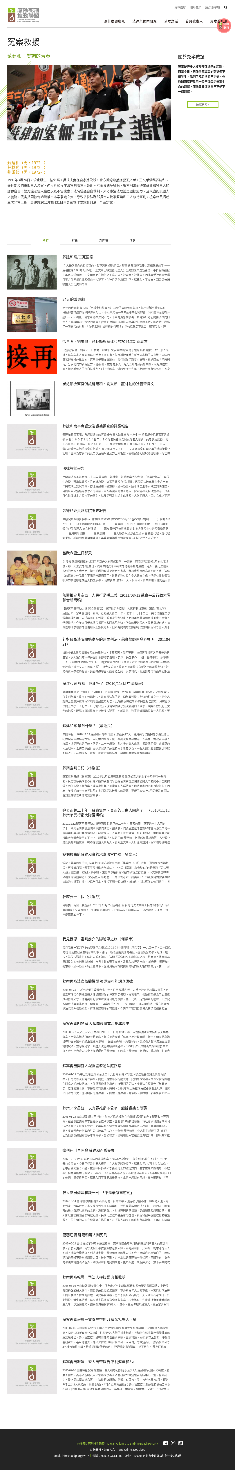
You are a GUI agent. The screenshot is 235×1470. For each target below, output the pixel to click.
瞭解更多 (201, 104)
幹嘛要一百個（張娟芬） (82, 896)
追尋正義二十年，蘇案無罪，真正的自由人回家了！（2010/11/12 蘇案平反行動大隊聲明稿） (116, 813)
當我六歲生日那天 (77, 553)
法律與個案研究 (144, 21)
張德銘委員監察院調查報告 (84, 510)
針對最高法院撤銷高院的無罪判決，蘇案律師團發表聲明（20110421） (116, 642)
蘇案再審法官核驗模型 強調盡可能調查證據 (97, 981)
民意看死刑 (219, 21)
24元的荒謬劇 (73, 299)
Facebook (166, 1443)
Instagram (173, 1443)
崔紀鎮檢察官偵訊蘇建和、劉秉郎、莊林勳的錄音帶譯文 (108, 383)
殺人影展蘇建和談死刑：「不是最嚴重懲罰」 (98, 1192)
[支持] (224, 25)
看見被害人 (194, 21)
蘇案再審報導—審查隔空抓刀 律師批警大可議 (99, 1319)
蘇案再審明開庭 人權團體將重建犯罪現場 (95, 1023)
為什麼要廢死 (114, 21)
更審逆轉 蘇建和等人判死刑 (84, 1234)
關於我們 (196, 7)
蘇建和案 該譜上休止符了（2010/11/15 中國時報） (103, 683)
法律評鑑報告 (73, 468)
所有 (51, 240)
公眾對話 (171, 21)
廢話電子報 (212, 7)
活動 (132, 240)
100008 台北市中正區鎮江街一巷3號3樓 (157, 1456)
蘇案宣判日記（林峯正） (82, 768)
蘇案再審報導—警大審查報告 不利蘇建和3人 (98, 1361)
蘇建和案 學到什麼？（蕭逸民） (88, 725)
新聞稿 (103, 240)
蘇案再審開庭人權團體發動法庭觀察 (91, 1065)
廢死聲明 (180, 7)
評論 (75, 240)
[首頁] (23, 15)
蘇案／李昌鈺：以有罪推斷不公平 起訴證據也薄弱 (104, 1108)
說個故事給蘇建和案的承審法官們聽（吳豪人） (101, 854)
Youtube (181, 1443)
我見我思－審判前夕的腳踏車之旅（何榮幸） (99, 939)
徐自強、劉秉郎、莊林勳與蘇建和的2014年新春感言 (105, 341)
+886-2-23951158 (111, 1456)
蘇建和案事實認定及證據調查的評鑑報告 (95, 426)
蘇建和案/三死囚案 (77, 257)
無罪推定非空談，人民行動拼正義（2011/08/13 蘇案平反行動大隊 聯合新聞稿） (116, 597)
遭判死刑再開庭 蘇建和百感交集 (88, 1150)
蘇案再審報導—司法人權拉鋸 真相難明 (94, 1277)
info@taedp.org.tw (75, 1456)
